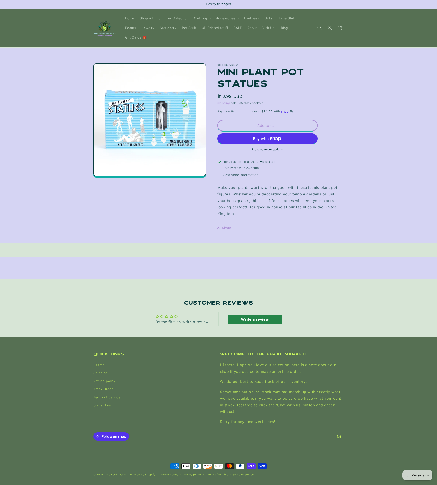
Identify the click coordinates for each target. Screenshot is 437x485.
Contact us (102, 405)
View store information (240, 175)
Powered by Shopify (142, 474)
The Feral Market (116, 474)
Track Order (103, 389)
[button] (202, 18)
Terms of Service (107, 397)
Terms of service (217, 474)
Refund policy (104, 381)
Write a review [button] (255, 319)
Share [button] (226, 228)
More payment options (267, 149)
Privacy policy (192, 474)
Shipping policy (243, 474)
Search (99, 365)
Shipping (223, 103)
